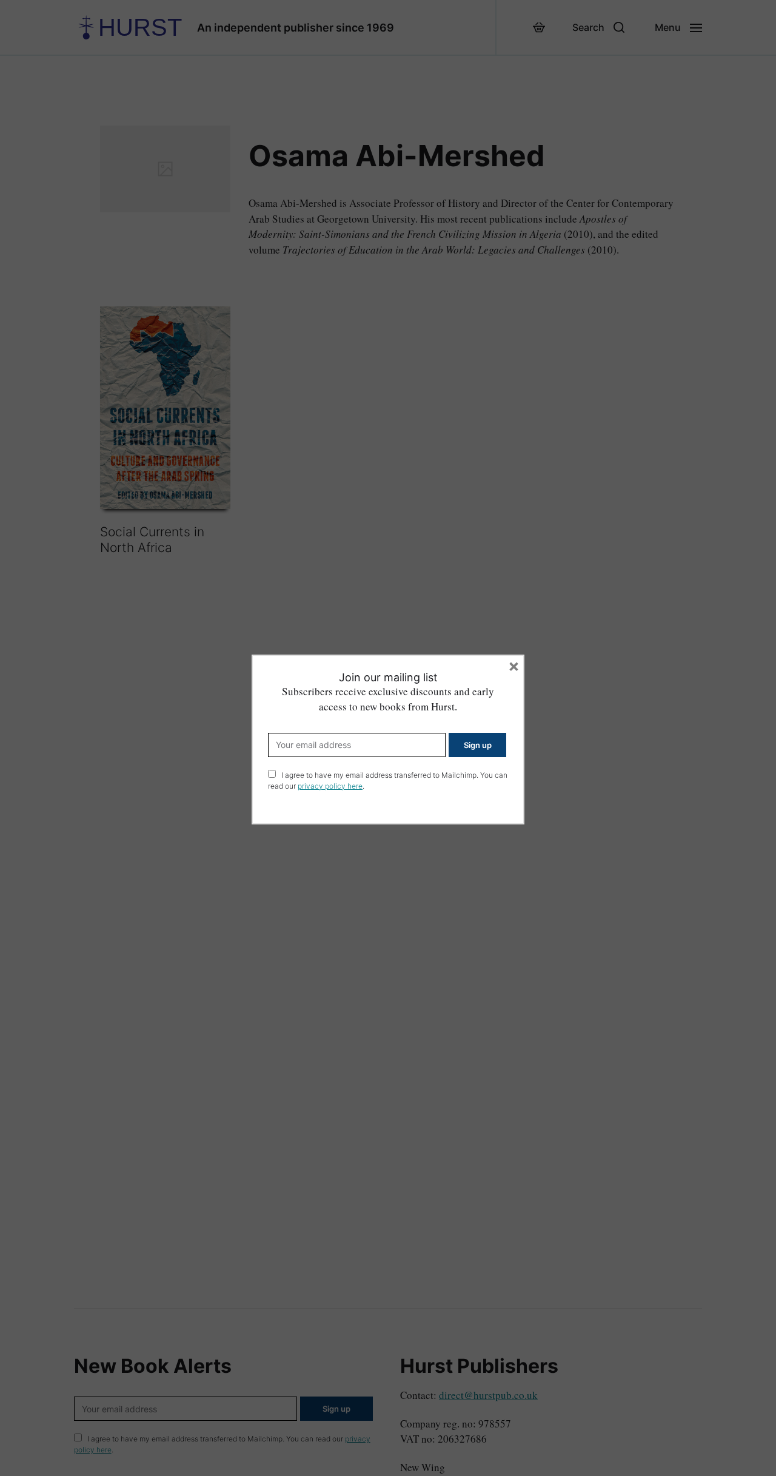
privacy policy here (330, 785)
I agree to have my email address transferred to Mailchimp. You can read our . (387, 780)
